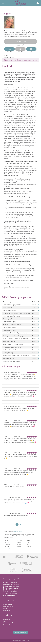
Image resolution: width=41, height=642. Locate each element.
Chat (20, 49)
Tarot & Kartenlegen (11, 583)
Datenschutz (6, 625)
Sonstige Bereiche (10, 595)
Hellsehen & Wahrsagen (12, 584)
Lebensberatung (10, 590)
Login (38, 3)
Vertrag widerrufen (20, 632)
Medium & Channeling (11, 588)
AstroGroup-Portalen (17, 531)
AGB (4, 621)
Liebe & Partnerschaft (11, 593)
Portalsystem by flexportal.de (20, 640)
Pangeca (20, 3)
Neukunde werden (8, 606)
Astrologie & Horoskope (12, 586)
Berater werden (7, 604)
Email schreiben (31, 49)
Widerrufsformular (8, 623)
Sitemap (5, 608)
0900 (9, 49)
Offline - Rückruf (22, 42)
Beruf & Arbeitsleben (11, 592)
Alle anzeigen (8, 548)
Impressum (6, 610)
